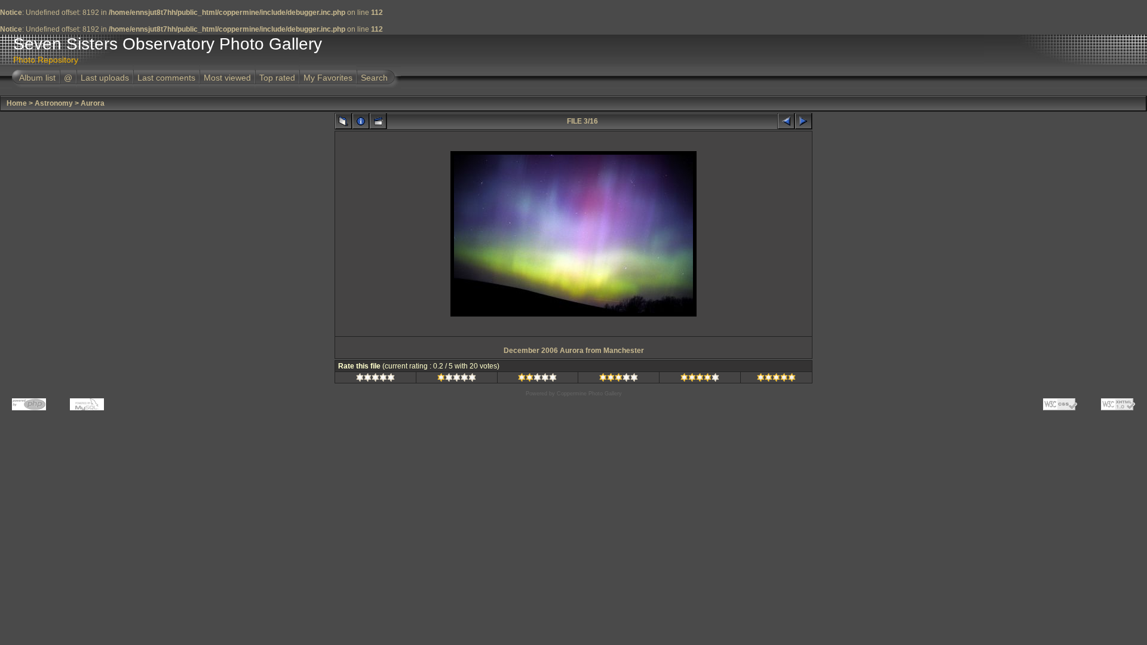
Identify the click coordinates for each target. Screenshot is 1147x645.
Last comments (166, 77)
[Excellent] (699, 379)
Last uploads (105, 77)
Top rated (277, 77)
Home (17, 103)
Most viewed (227, 77)
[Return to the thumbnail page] (343, 121)
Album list (37, 77)
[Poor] (456, 379)
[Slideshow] (378, 121)
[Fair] (537, 379)
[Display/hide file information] (360, 121)
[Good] (618, 379)
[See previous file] (786, 121)
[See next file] (803, 121)
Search (374, 77)
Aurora (93, 103)
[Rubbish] (375, 379)
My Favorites (327, 77)
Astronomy (54, 103)
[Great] (776, 379)
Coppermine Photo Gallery (589, 394)
